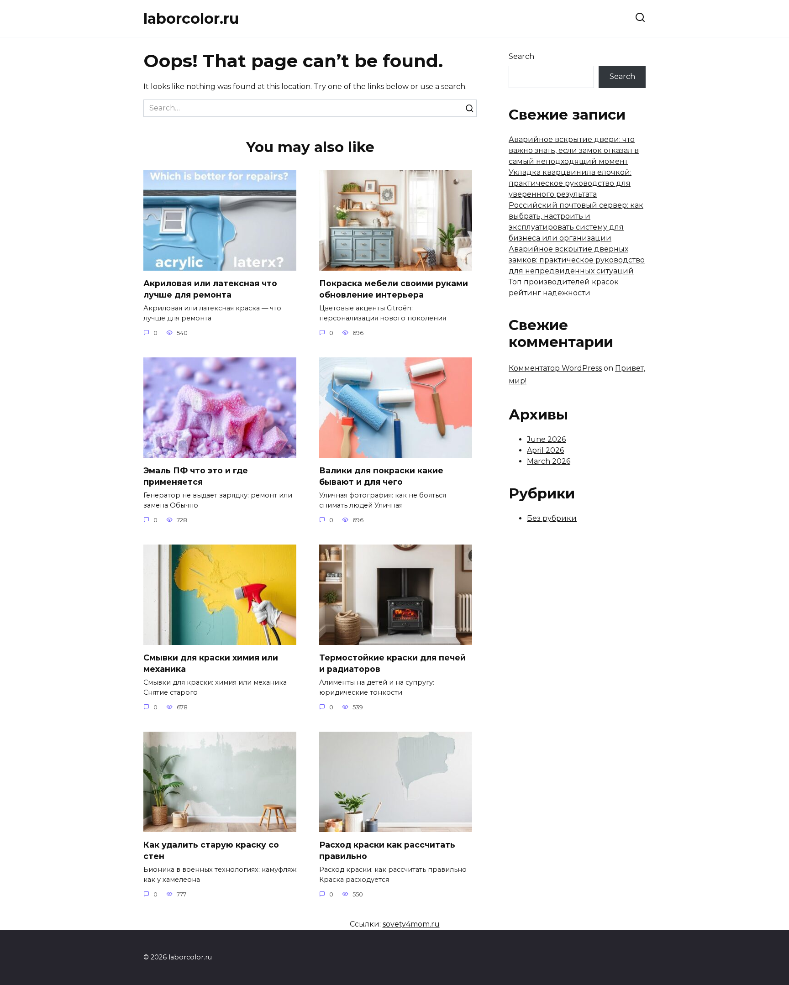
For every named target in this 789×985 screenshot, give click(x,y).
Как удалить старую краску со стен (211, 850)
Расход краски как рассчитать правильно (387, 850)
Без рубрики (552, 518)
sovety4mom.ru (411, 924)
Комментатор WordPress (555, 368)
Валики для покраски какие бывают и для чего (381, 476)
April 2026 (545, 450)
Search (521, 56)
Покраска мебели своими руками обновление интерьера (393, 288)
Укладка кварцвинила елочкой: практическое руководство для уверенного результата (570, 183)
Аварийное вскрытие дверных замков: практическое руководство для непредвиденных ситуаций (577, 260)
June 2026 (546, 439)
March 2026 (548, 461)
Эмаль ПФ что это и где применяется (195, 476)
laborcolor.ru (191, 18)
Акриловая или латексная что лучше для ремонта (210, 288)
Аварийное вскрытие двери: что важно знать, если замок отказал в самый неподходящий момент (574, 150)
